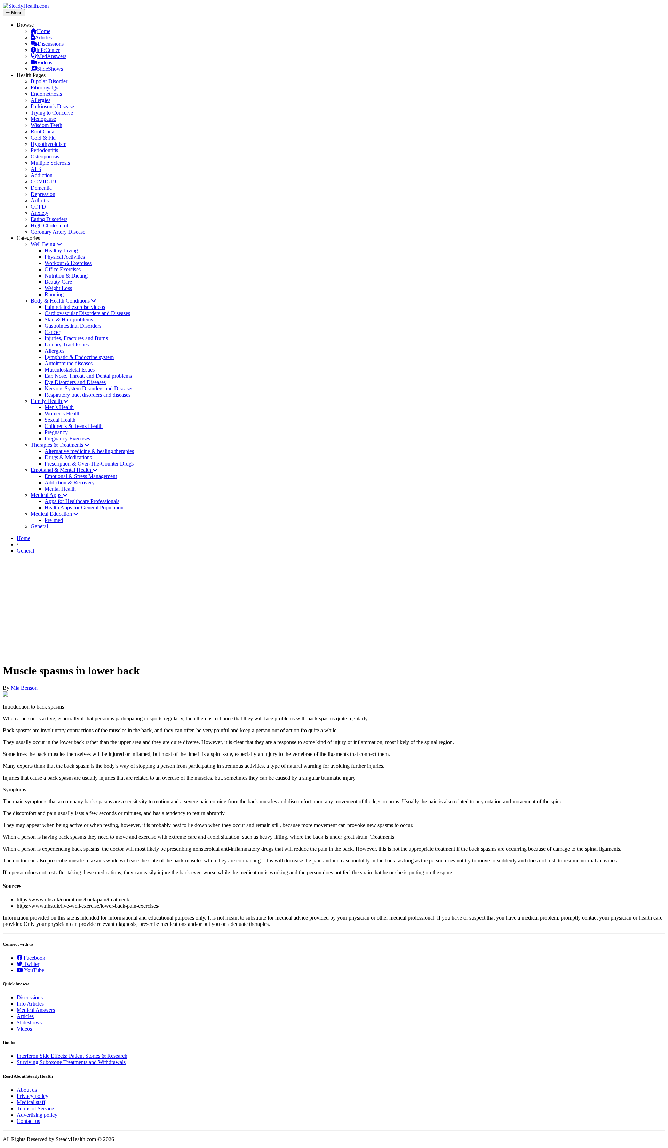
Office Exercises (63, 269)
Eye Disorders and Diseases (75, 382)
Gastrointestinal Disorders (73, 326)
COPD (38, 207)
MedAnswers (51, 56)
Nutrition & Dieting (66, 276)
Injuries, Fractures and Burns (76, 338)
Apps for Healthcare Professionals (82, 501)
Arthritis (40, 200)
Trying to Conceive (52, 113)
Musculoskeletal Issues (70, 370)
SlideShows (50, 69)
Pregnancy (56, 432)
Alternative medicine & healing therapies (89, 451)
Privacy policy (32, 1096)
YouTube (33, 970)
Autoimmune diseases (69, 363)
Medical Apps (47, 495)
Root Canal (43, 131)
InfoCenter (48, 50)
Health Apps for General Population (84, 507)
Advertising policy (37, 1115)
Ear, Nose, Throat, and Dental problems (88, 376)
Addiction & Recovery (70, 482)
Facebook (33, 958)
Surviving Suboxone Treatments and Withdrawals (71, 1062)
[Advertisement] (334, 608)
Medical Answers (36, 1010)
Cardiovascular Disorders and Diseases (87, 313)
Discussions (51, 44)
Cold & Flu (43, 138)
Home (43, 31)
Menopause (43, 119)
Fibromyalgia (45, 88)
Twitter (30, 964)
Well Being (44, 244)
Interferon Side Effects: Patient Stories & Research (72, 1056)
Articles (43, 37)
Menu (16, 12)
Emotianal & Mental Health (62, 470)
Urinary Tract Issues (67, 344)
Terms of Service (35, 1108)
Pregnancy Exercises (67, 439)
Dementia (41, 188)
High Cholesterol (49, 225)
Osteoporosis (45, 156)
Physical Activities (65, 257)
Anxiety (39, 213)
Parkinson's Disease (52, 106)
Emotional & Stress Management (81, 476)
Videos (44, 62)
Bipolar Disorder (49, 81)
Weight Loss (58, 288)
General (39, 526)
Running (54, 294)
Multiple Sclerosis (50, 163)
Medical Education (52, 514)
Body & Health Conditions (61, 301)
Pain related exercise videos (75, 307)
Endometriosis (46, 94)
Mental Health (60, 489)
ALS (36, 169)
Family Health (47, 401)
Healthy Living (61, 250)
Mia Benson (24, 688)
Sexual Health (60, 420)
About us (27, 1090)
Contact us (28, 1121)
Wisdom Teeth (46, 125)
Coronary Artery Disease (58, 232)
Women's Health (63, 413)
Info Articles (30, 1004)
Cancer (52, 332)
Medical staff (31, 1102)
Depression (43, 194)
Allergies (40, 100)
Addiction (42, 175)
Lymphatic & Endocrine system (79, 357)
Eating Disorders (49, 219)
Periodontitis (44, 150)
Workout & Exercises (68, 263)
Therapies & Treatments (58, 445)
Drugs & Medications (68, 457)
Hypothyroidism (48, 144)
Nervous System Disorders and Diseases (89, 388)
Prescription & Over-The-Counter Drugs (89, 464)
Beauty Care (58, 282)
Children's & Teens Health (74, 426)
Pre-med (54, 520)
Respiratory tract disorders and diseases (87, 395)
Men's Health (59, 407)
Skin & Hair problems (69, 319)
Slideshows (29, 1022)
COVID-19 (43, 182)
